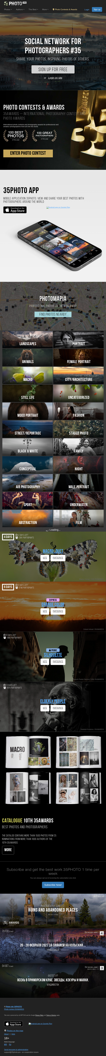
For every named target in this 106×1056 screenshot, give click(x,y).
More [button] (44, 9)
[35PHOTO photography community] (14, 3)
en (5, 1044)
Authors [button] (19, 9)
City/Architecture (78, 380)
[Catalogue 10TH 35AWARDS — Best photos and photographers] (53, 770)
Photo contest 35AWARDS (14, 1009)
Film (79, 523)
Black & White (28, 451)
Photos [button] (7, 9)
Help (13, 1034)
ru (10, 1044)
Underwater (79, 505)
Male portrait (79, 487)
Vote (45, 558)
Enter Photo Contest (28, 153)
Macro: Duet (53, 551)
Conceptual (27, 469)
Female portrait (79, 362)
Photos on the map (15, 1031)
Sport (28, 505)
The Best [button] (33, 9)
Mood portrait (27, 416)
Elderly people (53, 701)
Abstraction (28, 523)
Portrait (78, 344)
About (6, 1034)
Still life (28, 398)
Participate (58, 558)
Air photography (28, 487)
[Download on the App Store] (16, 1024)
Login (86, 10)
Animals (28, 362)
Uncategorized (78, 398)
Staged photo (78, 433)
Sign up (97, 9)
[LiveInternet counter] (10, 1012)
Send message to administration (16, 1050)
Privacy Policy (39, 1015)
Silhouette (53, 655)
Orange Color (53, 604)
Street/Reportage (28, 433)
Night (79, 469)
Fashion (78, 416)
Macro (28, 380)
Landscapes (28, 344)
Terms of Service (51, 1015)
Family (79, 451)
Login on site (55, 78)
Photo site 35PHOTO (14, 1007)
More (8, 850)
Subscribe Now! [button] (53, 885)
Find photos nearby (53, 315)
